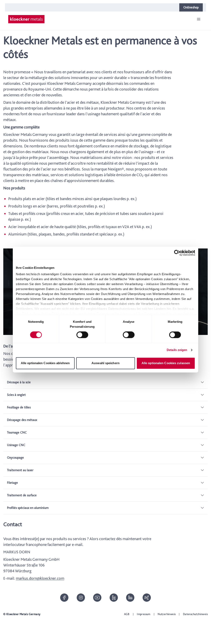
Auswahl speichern (105, 363)
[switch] (82, 335)
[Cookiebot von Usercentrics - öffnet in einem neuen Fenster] (177, 253)
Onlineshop (191, 7)
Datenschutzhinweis (195, 614)
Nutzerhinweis (167, 614)
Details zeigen (177, 350)
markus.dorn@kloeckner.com (40, 578)
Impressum (143, 614)
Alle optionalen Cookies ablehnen (45, 363)
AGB (127, 614)
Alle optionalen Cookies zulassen (166, 363)
